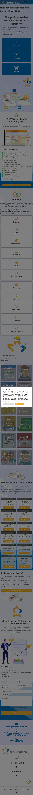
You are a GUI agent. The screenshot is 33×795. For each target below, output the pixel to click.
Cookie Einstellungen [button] (8, 404)
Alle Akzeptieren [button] (19, 404)
